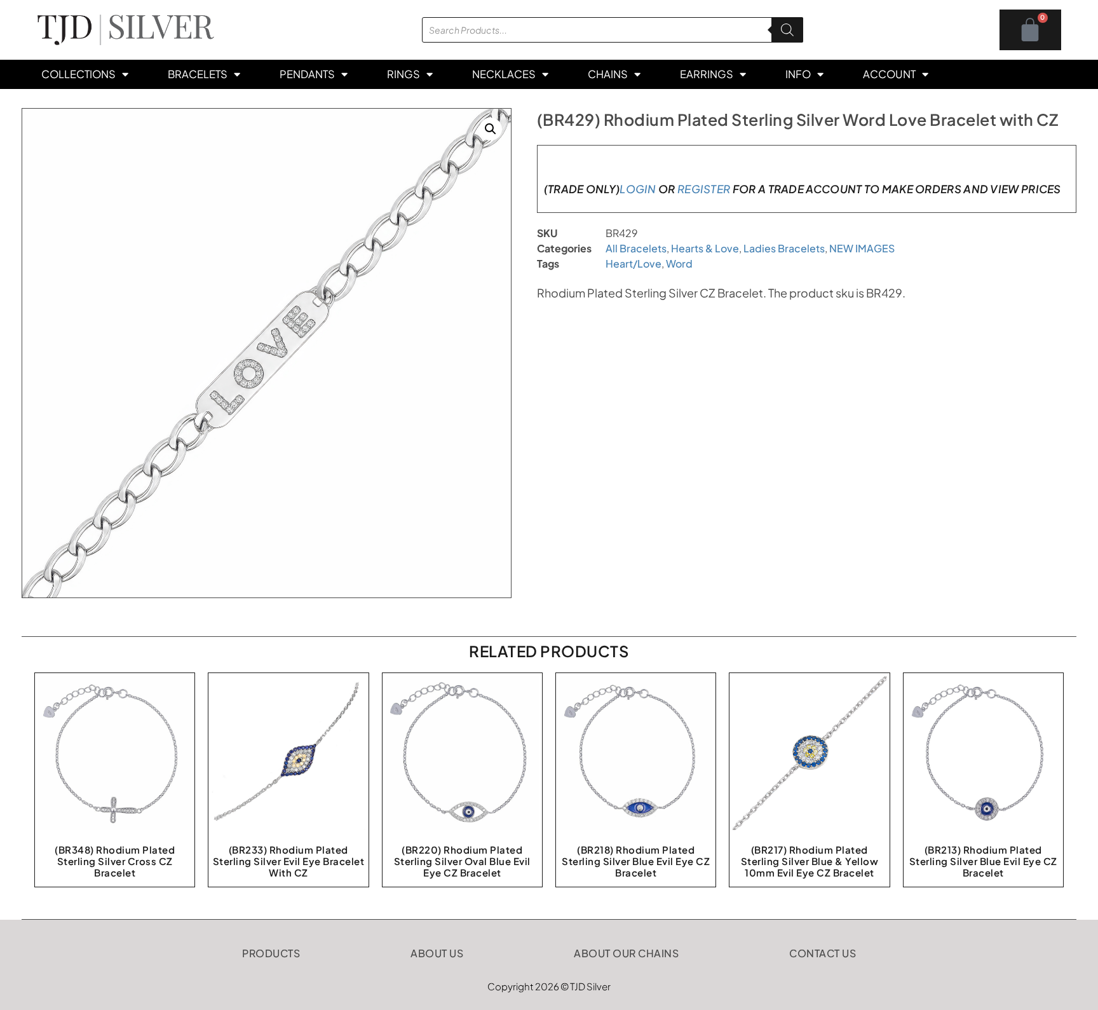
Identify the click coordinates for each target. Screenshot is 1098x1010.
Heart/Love (633, 263)
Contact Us (822, 953)
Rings (403, 74)
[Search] (787, 30)
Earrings (706, 74)
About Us (436, 953)
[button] (490, 129)
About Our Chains (626, 953)
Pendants (307, 74)
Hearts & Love (705, 248)
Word (679, 263)
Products (271, 953)
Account (889, 74)
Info (798, 74)
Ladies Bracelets (784, 248)
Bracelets (197, 74)
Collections (78, 74)
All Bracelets (636, 248)
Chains (608, 74)
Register (703, 189)
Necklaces (504, 74)
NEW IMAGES (862, 248)
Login (638, 189)
